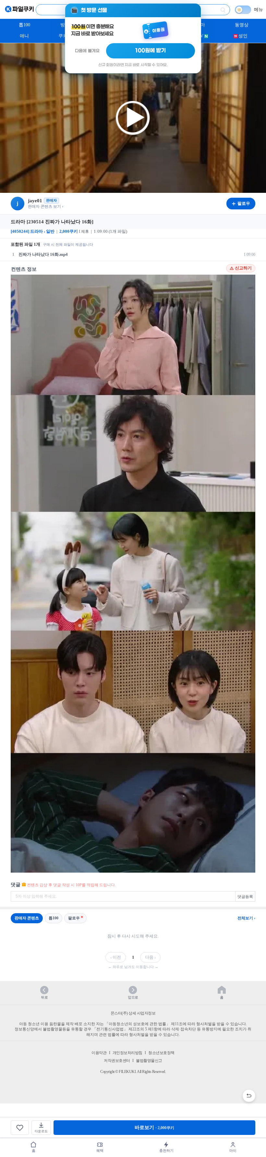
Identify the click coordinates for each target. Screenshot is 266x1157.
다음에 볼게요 (87, 50)
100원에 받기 (150, 50)
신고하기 (243, 268)
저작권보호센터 (117, 1060)
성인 (243, 35)
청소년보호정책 (161, 1053)
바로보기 (154, 1127)
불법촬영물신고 (149, 1060)
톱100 (24, 24)
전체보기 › (246, 918)
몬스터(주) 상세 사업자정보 (133, 1013)
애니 (24, 35)
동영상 (241, 24)
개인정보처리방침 (127, 1053)
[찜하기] (20, 1127)
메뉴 (258, 9)
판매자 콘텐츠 (27, 918)
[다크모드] (243, 10)
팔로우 (74, 918)
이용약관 (98, 1053)
